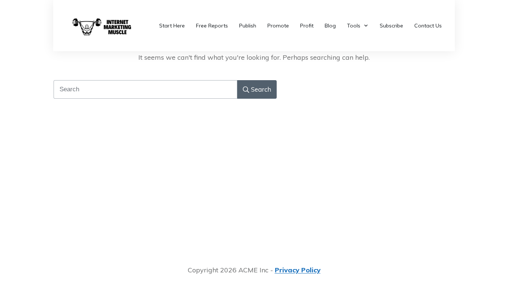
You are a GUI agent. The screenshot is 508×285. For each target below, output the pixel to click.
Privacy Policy (298, 270)
